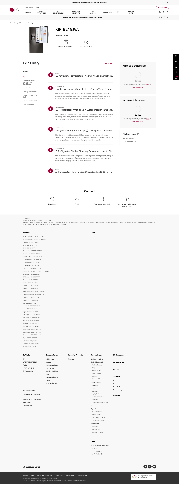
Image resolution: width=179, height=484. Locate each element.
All (24, 77)
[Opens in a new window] (145, 466)
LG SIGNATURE (119, 362)
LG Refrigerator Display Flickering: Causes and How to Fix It (84, 151)
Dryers (48, 380)
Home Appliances (52, 355)
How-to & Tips (96, 370)
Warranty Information (98, 420)
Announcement (96, 406)
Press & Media (117, 387)
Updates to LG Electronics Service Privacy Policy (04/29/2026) (82, 18)
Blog (93, 368)
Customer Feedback (98, 397)
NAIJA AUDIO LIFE (29, 368)
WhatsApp (95, 399)
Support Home (96, 355)
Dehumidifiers (27, 405)
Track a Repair (96, 414)
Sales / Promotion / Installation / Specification (29, 82)
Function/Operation (29, 88)
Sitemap (25, 475)
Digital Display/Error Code (30, 96)
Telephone (95, 391)
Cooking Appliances (52, 365)
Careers (115, 384)
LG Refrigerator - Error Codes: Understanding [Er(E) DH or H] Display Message (84, 171)
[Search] (167, 12)
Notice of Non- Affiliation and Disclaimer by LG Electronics (89, 3)
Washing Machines (52, 371)
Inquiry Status (96, 394)
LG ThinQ (116, 369)
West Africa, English (33, 467)
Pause (162, 17)
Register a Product (97, 359)
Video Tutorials (96, 373)
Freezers (48, 362)
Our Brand (116, 381)
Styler (47, 374)
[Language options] (159, 12)
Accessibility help (82, 475)
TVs (24, 359)
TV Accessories (28, 371)
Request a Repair (128, 138)
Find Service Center (129, 141)
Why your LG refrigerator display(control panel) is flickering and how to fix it (84, 130)
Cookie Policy (70, 475)
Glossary (116, 395)
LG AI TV (94, 448)
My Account (95, 424)
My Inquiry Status (97, 432)
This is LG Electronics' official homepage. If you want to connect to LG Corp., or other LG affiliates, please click (55, 481)
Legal (32, 475)
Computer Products (75, 355)
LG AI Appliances (51, 383)
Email (147, 85)
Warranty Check (96, 382)
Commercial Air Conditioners (32, 394)
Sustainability (117, 390)
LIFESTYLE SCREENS (30, 362)
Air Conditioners (29, 390)
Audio (25, 365)
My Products (96, 429)
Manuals (94, 376)
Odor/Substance (28, 104)
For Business (162, 7)
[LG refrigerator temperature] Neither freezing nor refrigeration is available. (84, 75)
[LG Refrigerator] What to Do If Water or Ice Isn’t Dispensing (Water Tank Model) (84, 109)
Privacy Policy (59, 475)
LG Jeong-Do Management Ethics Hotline (145, 477)
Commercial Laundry (52, 377)
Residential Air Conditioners (32, 399)
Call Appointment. (137, 87)
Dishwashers (50, 368)
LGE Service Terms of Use (44, 475)
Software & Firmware (98, 379)
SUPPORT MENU (62, 36)
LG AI (93, 441)
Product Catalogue (97, 365)
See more (108, 63)
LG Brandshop (118, 355)
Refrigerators (50, 359)
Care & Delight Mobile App (100, 402)
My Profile (95, 426)
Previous (159, 17)
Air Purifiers (27, 402)
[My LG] (163, 12)
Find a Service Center (98, 417)
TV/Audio (26, 355)
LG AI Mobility (96, 454)
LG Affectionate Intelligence (100, 445)
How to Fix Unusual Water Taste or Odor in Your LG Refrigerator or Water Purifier (84, 88)
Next (164, 17)
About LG (116, 377)
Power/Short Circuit (30, 101)
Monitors (71, 359)
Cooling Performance (30, 92)
